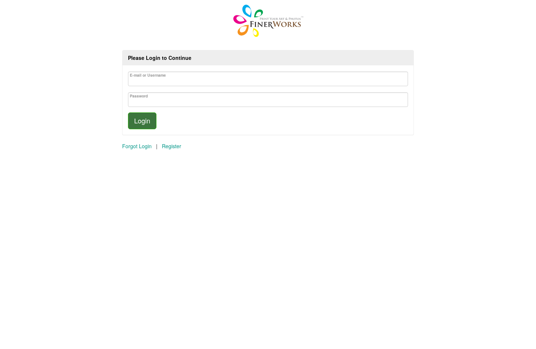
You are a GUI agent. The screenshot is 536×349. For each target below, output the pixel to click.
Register (171, 146)
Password (139, 96)
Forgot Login (137, 146)
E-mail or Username (148, 75)
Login (142, 120)
